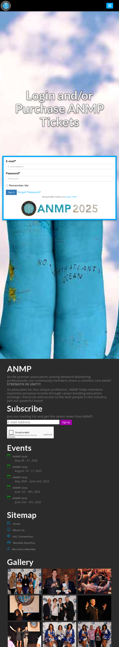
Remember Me (19, 185)
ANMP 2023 (20, 487)
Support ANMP (71, 197)
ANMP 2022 (20, 498)
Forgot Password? (29, 192)
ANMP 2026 (20, 456)
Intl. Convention (22, 536)
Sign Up (66, 422)
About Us (18, 530)
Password (13, 173)
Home (16, 523)
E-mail (11, 161)
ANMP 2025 (20, 467)
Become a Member (24, 549)
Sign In (11, 192)
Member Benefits (24, 542)
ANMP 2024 (20, 477)
